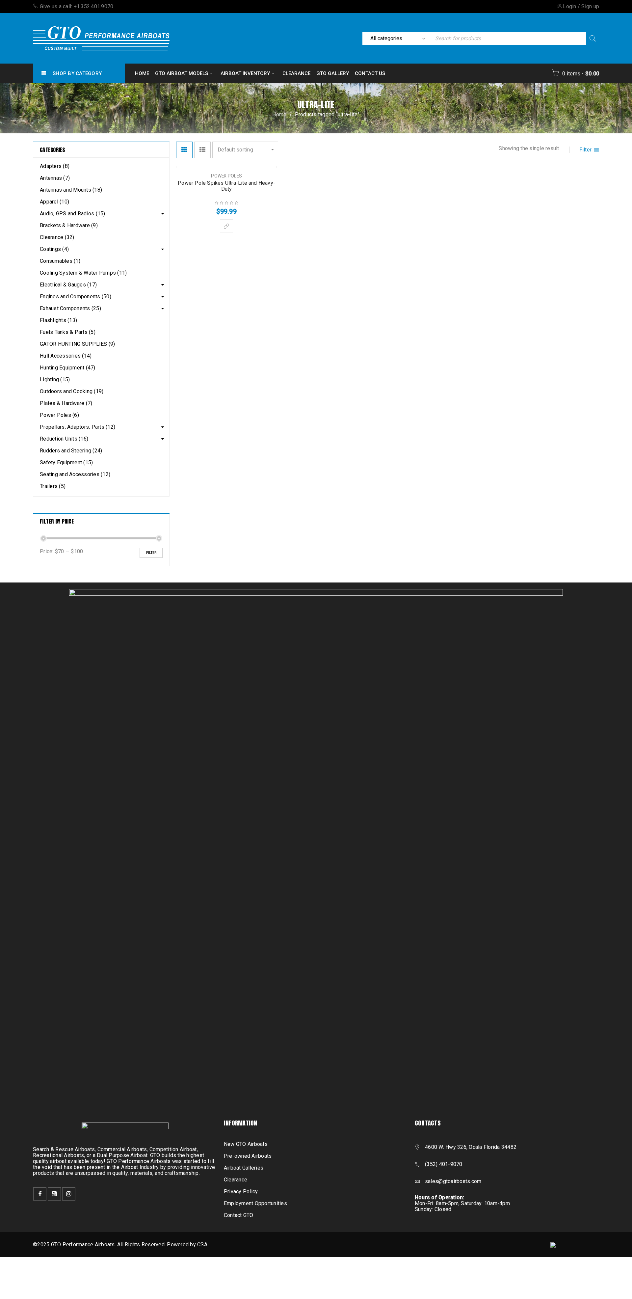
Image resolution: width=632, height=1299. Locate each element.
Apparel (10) (54, 202)
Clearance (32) (57, 237)
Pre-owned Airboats (248, 1156)
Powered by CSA (187, 1244)
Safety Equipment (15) (66, 462)
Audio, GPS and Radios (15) (72, 213)
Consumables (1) (60, 261)
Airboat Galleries (243, 1168)
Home (279, 114)
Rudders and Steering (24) (71, 450)
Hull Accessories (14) (66, 356)
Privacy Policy (241, 1191)
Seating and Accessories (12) (75, 474)
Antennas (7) (55, 178)
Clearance (235, 1180)
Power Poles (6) (59, 415)
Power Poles (226, 175)
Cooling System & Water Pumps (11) (83, 273)
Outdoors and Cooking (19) (71, 391)
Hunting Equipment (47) (67, 368)
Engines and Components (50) (75, 296)
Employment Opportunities (255, 1203)
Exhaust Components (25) (70, 308)
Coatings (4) (54, 249)
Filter (151, 553)
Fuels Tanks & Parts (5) (67, 332)
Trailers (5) (53, 486)
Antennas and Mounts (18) (71, 190)
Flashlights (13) (58, 320)
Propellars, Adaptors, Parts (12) (77, 427)
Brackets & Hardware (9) (69, 225)
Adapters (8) (54, 166)
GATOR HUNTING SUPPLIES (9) (77, 344)
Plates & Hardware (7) (66, 403)
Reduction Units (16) (64, 439)
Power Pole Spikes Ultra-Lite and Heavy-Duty (226, 186)
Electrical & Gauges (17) (68, 285)
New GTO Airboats (246, 1144)
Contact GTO (238, 1215)
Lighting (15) (55, 379)
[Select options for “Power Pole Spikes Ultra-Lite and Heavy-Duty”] (226, 225)
